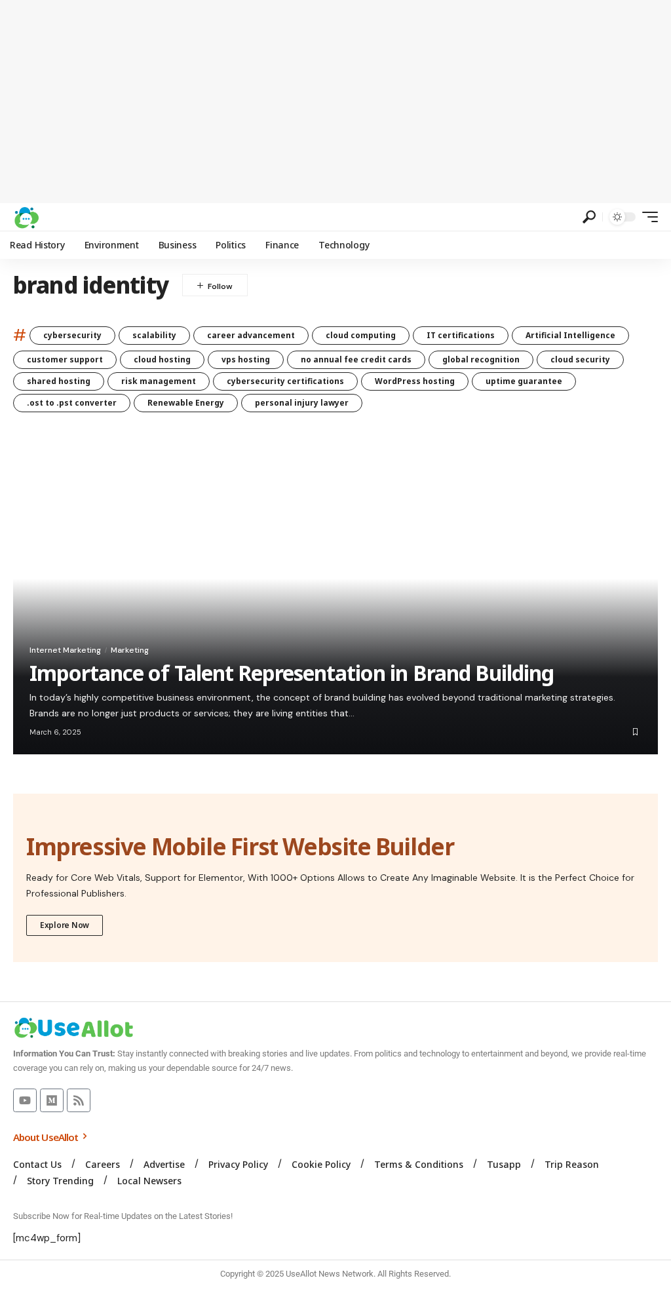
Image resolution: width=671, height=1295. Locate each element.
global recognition (481, 359)
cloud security (580, 359)
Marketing (130, 650)
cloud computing (361, 335)
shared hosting (58, 381)
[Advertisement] (335, 101)
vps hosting (245, 359)
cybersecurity (72, 335)
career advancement (251, 335)
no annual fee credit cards (356, 359)
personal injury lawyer (302, 402)
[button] (589, 216)
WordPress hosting (415, 381)
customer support (65, 359)
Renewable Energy (185, 402)
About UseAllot (46, 1137)
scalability (154, 335)
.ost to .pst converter (72, 402)
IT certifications (461, 335)
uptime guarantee (524, 381)
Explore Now (64, 925)
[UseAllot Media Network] (26, 216)
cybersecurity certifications (285, 381)
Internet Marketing (65, 650)
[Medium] (52, 1100)
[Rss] (78, 1100)
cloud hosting (162, 359)
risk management (158, 381)
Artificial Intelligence (570, 335)
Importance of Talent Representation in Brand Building (291, 673)
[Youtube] (25, 1100)
